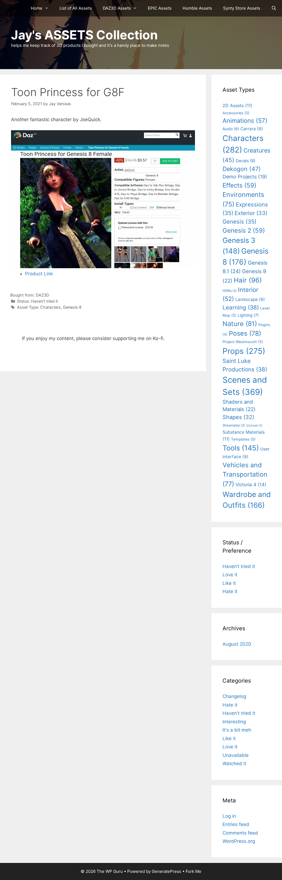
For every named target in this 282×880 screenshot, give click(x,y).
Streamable (234, 425)
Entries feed (236, 824)
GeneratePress (166, 871)
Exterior (251, 213)
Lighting (248, 315)
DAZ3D (42, 295)
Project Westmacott (243, 341)
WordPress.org (239, 841)
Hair (248, 280)
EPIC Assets (160, 8)
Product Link (39, 273)
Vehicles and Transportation (245, 474)
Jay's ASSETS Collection (84, 34)
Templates (243, 439)
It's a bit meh (237, 730)
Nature (240, 324)
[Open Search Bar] (274, 8)
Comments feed (240, 833)
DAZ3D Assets (117, 8)
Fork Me (193, 871)
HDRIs (230, 291)
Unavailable (236, 755)
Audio (231, 128)
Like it (229, 583)
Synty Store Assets (241, 8)
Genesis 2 (244, 230)
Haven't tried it (44, 301)
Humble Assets (197, 8)
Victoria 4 (250, 484)
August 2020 (237, 644)
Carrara (251, 128)
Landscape (250, 299)
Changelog (234, 696)
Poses (245, 333)
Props (244, 351)
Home (36, 8)
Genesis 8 (72, 307)
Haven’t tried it (239, 566)
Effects (239, 185)
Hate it (230, 591)
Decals (245, 160)
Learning (241, 307)
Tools (241, 448)
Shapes (238, 417)
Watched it (234, 763)
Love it (230, 574)
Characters (50, 307)
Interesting (234, 721)
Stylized (254, 425)
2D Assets (237, 105)
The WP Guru (110, 871)
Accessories (236, 113)
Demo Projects (245, 177)
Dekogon (242, 168)
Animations (245, 120)
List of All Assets (75, 8)
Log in (229, 816)
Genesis (239, 221)
